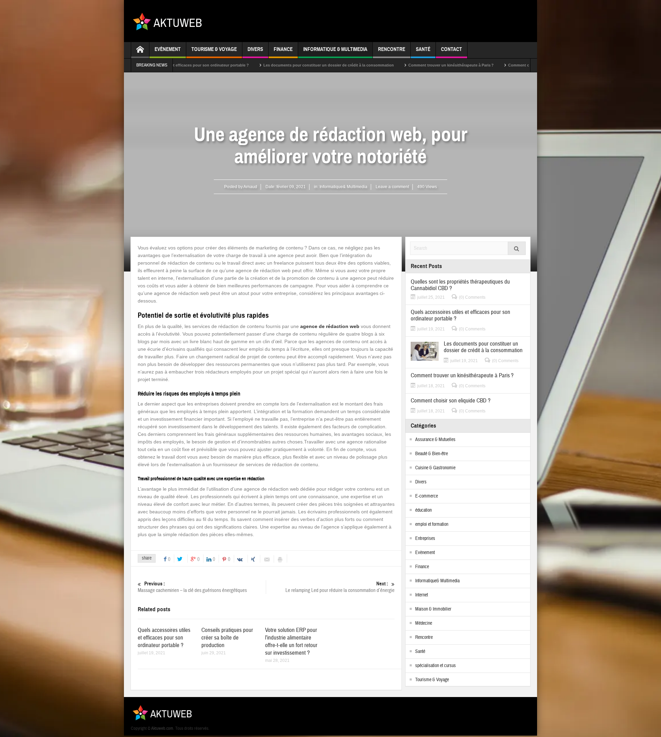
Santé (423, 49)
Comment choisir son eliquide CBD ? (508, 65)
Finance (283, 49)
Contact (451, 49)
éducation (423, 510)
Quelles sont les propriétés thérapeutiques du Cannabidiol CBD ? (460, 284)
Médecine (423, 623)
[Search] (517, 248)
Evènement (168, 49)
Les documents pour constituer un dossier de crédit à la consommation (294, 65)
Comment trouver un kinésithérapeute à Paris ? (417, 65)
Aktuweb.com (162, 728)
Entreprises (425, 538)
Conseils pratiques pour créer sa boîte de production (227, 637)
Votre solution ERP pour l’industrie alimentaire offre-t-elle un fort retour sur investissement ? (291, 641)
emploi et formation (431, 524)
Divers (255, 49)
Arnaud (250, 186)
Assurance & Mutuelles (435, 440)
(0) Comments (472, 297)
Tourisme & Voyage (214, 49)
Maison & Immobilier (433, 609)
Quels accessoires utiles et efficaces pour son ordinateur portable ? (164, 637)
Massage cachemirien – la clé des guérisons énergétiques (192, 587)
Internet (421, 595)
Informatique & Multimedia (335, 49)
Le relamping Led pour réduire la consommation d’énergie (340, 587)
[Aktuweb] (170, 21)
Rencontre (391, 49)
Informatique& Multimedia (343, 186)
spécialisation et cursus (435, 666)
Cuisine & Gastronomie (435, 468)
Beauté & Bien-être (431, 454)
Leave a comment (392, 186)
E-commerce (426, 496)
